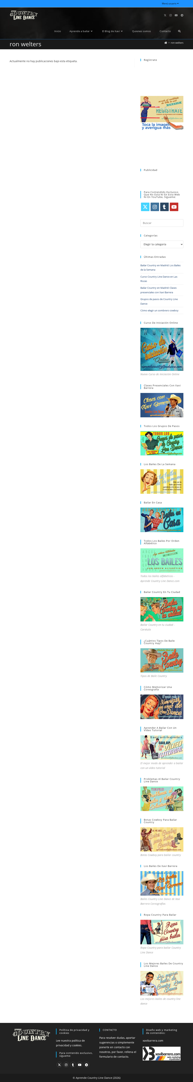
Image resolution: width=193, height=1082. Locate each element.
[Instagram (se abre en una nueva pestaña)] (170, 15)
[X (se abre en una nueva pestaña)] (165, 15)
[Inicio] (165, 42)
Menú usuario (169, 3)
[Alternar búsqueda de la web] (179, 31)
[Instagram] (155, 207)
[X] (145, 207)
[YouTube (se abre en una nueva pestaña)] (176, 15)
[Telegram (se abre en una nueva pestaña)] (182, 15)
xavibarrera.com (153, 1040)
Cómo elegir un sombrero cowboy (159, 310)
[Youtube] (174, 207)
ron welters (177, 42)
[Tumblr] (164, 207)
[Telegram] (86, 1064)
